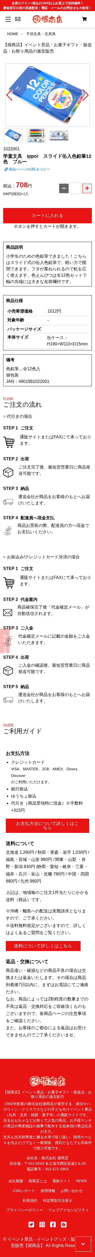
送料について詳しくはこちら (43, 946)
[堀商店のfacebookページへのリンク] (53, 1224)
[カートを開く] (84, 19)
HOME (12, 34)
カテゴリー (5, 640)
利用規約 (30, 1200)
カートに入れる (47, 215)
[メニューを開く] (7, 19)
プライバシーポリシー (24, 1210)
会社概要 (15, 1181)
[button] (9, 95)
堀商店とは (37, 1181)
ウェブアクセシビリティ (68, 1210)
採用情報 (47, 1191)
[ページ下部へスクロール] (83, 1244)
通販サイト (61, 1181)
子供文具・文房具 (41, 34)
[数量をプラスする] (87, 188)
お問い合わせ (71, 1191)
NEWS (81, 1181)
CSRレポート (24, 1191)
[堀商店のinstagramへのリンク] (42, 1224)
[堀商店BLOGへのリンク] (63, 1224)
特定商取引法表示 (57, 1200)
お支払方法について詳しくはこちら (47, 825)
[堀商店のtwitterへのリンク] (31, 1224)
